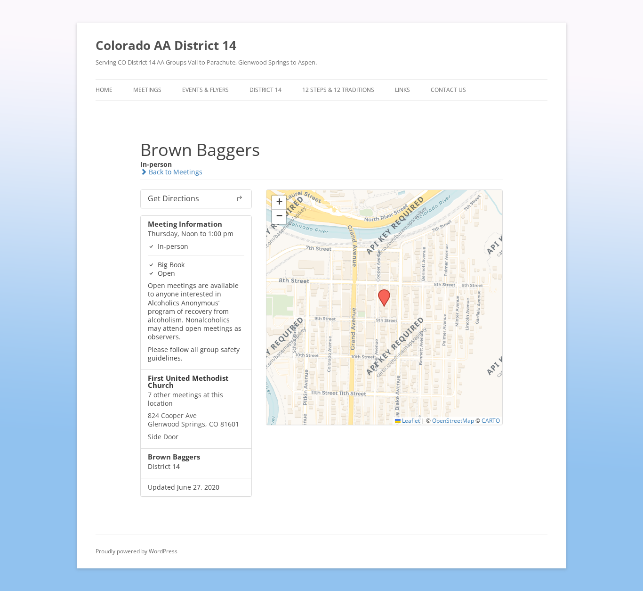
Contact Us (448, 90)
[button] (381, 292)
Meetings (147, 90)
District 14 (265, 90)
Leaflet (410, 420)
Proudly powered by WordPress (136, 551)
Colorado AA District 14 (166, 45)
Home (104, 90)
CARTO (491, 420)
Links (402, 90)
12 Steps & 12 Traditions (338, 90)
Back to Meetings (174, 171)
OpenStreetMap (453, 420)
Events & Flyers (205, 90)
